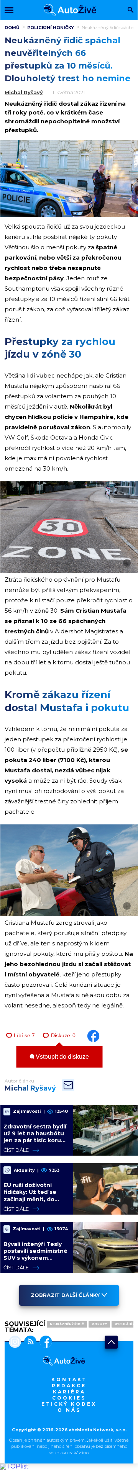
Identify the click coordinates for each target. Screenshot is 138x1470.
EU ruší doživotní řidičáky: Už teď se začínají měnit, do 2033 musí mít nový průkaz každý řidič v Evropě (32, 1202)
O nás (69, 1410)
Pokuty (99, 1324)
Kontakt (69, 1379)
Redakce (69, 1385)
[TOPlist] (14, 1466)
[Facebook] (44, 1342)
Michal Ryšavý (24, 92)
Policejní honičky (50, 27)
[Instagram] (15, 1342)
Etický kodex (69, 1404)
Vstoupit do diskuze (61, 1056)
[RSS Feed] (28, 1342)
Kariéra (69, 1392)
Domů (12, 27)
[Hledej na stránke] (130, 10)
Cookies (69, 1398)
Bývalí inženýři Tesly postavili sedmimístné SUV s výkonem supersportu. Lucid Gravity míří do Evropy (35, 1258)
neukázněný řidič (67, 1324)
